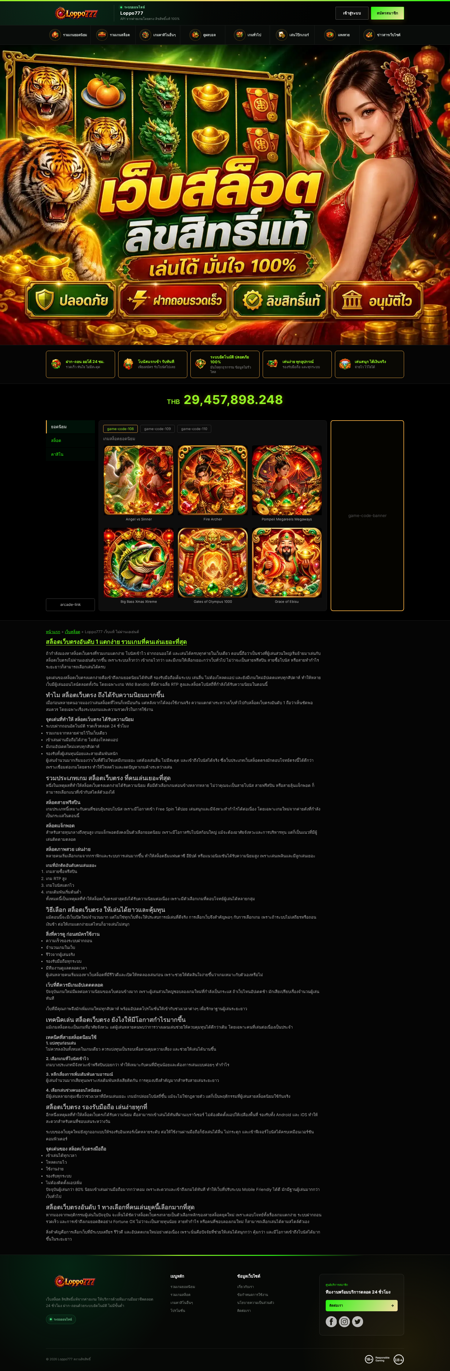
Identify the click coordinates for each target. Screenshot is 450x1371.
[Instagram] (344, 1322)
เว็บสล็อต (72, 631)
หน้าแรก (53, 631)
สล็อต (56, 440)
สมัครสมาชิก (387, 13)
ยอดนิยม (59, 426)
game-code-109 (157, 429)
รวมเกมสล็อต (180, 1295)
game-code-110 (194, 429)
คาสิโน (57, 454)
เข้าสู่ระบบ (352, 13)
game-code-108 (120, 429)
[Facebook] (331, 1322)
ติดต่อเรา (244, 1311)
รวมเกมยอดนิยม (183, 1287)
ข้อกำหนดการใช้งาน (252, 1295)
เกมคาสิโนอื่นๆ (182, 1303)
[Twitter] (357, 1322)
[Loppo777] (76, 13)
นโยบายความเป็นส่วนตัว (255, 1303)
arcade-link (70, 604)
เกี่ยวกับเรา (245, 1287)
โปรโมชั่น (178, 1311)
